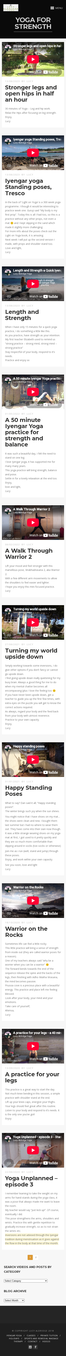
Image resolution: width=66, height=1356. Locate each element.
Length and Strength (22, 314)
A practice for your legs (32, 1077)
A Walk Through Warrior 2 (29, 553)
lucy (30, 81)
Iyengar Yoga (14, 1335)
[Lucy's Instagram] (30, 1347)
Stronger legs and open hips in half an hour (31, 93)
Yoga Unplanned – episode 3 (31, 1181)
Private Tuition (49, 1335)
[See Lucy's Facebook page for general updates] (35, 1347)
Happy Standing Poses (28, 790)
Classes (31, 1335)
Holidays (14, 1338)
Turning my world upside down (31, 653)
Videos (46, 1341)
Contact (32, 1341)
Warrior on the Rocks (26, 931)
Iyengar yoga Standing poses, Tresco (28, 186)
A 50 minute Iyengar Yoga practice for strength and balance (24, 432)
